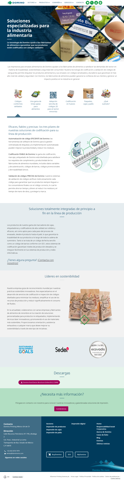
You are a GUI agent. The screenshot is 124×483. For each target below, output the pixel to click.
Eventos (100, 441)
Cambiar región (18, 477)
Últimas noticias (103, 444)
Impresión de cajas (54, 430)
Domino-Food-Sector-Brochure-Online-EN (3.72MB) (40, 382)
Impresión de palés (54, 432)
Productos (43, 3)
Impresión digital (78, 424)
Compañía (56, 3)
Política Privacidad (85, 476)
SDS (69, 454)
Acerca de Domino (104, 432)
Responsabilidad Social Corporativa (106, 427)
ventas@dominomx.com (15, 453)
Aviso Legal (74, 476)
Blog (98, 438)
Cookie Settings (115, 478)
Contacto (80, 3)
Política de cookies (98, 476)
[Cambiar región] (100, 3)
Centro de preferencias (112, 476)
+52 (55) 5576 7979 (13, 451)
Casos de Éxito (102, 435)
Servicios (68, 3)
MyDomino (81, 454)
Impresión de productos (56, 426)
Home (99, 424)
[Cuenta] (96, 3)
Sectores (31, 3)
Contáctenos (61, 409)
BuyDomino (57, 454)
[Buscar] (92, 3)
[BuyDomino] (87, 3)
